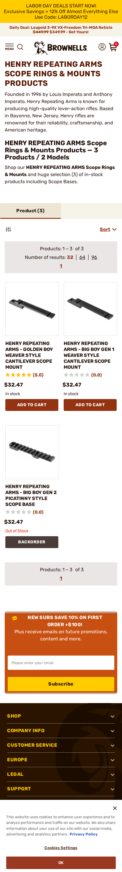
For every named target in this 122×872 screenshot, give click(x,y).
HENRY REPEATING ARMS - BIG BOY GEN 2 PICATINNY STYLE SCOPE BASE (31, 495)
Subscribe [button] (61, 684)
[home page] (61, 48)
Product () (30, 210)
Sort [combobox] (105, 229)
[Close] (114, 808)
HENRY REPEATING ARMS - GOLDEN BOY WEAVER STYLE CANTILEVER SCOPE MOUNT (29, 355)
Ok (60, 862)
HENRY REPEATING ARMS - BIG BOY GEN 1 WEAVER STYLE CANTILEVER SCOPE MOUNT (89, 355)
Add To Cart (32, 404)
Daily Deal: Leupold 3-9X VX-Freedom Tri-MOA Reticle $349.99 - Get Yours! (61, 29)
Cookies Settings (60, 848)
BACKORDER (32, 542)
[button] (9, 47)
